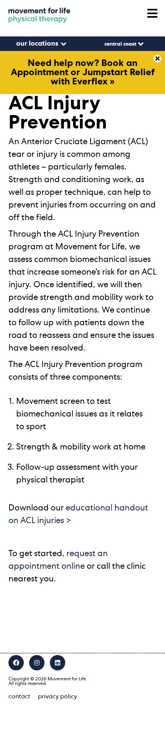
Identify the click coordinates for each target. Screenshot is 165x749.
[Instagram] (37, 662)
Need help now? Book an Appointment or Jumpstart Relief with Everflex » (83, 72)
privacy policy (57, 696)
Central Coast (120, 44)
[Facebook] (16, 662)
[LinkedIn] (57, 662)
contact (19, 696)
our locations (37, 43)
